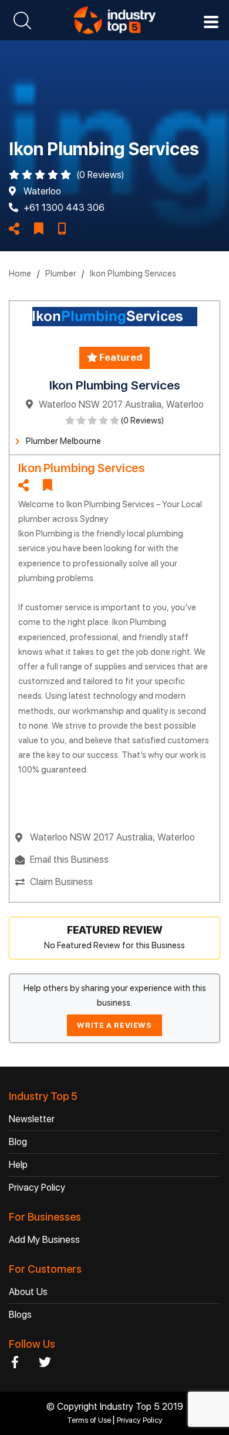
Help (18, 1164)
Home (20, 273)
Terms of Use (90, 1420)
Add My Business (44, 1239)
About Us (28, 1291)
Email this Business (69, 859)
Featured (119, 357)
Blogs (20, 1314)
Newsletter (32, 1119)
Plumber (60, 273)
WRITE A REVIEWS (114, 1025)
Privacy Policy (37, 1187)
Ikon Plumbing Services (133, 273)
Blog (18, 1141)
